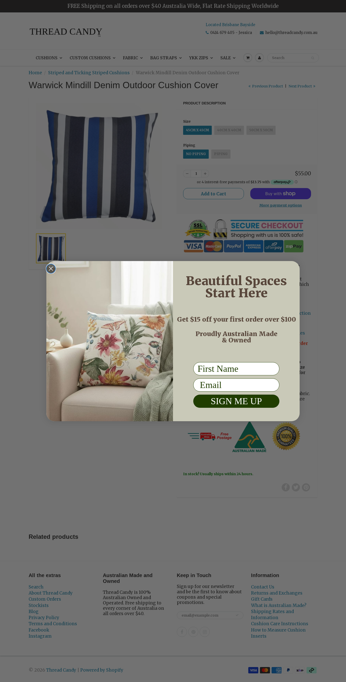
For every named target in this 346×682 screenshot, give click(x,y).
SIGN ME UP (236, 401)
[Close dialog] (50, 268)
